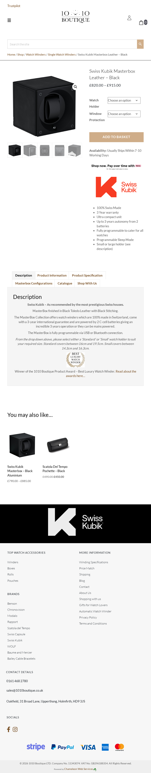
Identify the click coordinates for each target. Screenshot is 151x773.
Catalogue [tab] (65, 283)
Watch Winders (36, 54)
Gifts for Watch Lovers (93, 605)
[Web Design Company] (95, 768)
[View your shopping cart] (141, 22)
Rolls (10, 574)
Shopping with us (90, 599)
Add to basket (116, 137)
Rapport (12, 622)
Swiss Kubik (14, 640)
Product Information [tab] (52, 275)
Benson (12, 603)
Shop (20, 54)
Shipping (84, 574)
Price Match (86, 568)
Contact (84, 586)
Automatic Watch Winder (95, 611)
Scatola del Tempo (18, 628)
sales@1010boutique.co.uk (24, 690)
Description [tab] (23, 275)
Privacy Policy (88, 617)
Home (11, 54)
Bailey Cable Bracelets (21, 658)
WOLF (11, 646)
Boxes (11, 568)
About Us (85, 593)
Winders (12, 562)
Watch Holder (94, 103)
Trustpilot (13, 6)
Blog (82, 580)
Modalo (12, 616)
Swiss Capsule (16, 634)
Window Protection (97, 117)
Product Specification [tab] (87, 275)
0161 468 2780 (17, 681)
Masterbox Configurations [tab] (33, 283)
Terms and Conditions (93, 623)
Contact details (19, 671)
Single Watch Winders (62, 54)
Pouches (12, 580)
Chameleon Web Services (78, 768)
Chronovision (16, 609)
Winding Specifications (93, 562)
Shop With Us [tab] (87, 283)
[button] (75, 86)
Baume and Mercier (19, 652)
